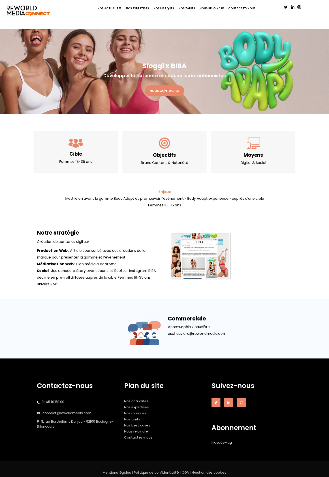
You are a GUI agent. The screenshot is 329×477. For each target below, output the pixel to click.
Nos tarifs (132, 419)
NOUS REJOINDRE (212, 8)
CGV (185, 472)
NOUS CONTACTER (164, 91)
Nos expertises (136, 407)
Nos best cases (137, 425)
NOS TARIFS (187, 8)
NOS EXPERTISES (137, 8)
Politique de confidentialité (156, 472)
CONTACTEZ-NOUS (242, 8)
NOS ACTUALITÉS (110, 8)
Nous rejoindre (136, 431)
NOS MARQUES (164, 8)
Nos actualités (136, 401)
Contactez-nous (138, 437)
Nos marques (135, 413)
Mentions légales (117, 472)
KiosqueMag (222, 442)
